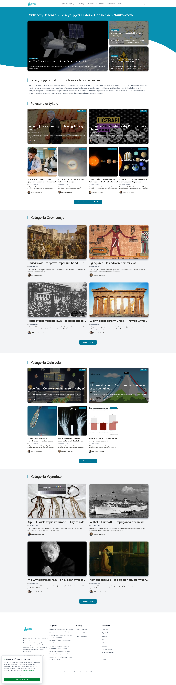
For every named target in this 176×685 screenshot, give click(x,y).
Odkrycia (91, 4)
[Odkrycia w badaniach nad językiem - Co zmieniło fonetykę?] (42, 161)
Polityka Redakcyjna (77, 671)
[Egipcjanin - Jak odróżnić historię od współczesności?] (118, 242)
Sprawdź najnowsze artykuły (88, 202)
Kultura (104, 643)
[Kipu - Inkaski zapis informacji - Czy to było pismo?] (57, 501)
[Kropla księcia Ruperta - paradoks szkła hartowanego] (42, 421)
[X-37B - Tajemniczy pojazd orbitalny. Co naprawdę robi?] (67, 46)
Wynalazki (100, 4)
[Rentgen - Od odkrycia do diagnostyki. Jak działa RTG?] (72, 421)
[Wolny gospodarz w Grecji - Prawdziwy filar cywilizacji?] (118, 299)
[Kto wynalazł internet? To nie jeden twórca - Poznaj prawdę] (57, 559)
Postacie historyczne (108, 652)
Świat (119, 4)
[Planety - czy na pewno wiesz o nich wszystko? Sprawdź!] (133, 161)
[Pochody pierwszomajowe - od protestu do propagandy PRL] (57, 299)
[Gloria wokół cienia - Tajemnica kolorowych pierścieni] (72, 161)
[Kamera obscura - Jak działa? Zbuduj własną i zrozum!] (118, 559)
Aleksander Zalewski (37, 333)
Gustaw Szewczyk (37, 141)
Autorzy (79, 625)
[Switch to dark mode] (146, 3)
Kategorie (106, 625)
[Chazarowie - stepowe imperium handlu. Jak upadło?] (57, 242)
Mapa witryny (88, 671)
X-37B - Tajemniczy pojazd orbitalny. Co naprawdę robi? (57, 61)
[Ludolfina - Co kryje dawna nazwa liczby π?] (57, 385)
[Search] (143, 4)
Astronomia (111, 4)
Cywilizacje (81, 4)
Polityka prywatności (47, 671)
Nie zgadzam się (22, 675)
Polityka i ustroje (107, 649)
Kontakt (57, 671)
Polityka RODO (66, 671)
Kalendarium (105, 646)
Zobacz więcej (88, 342)
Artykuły (53, 625)
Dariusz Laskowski (98, 141)
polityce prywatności (29, 670)
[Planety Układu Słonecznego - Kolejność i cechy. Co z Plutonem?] (103, 161)
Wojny (104, 659)
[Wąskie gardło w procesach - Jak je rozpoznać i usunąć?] (103, 421)
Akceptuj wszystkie (22, 679)
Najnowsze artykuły (67, 4)
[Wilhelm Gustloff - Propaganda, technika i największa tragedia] (118, 501)
